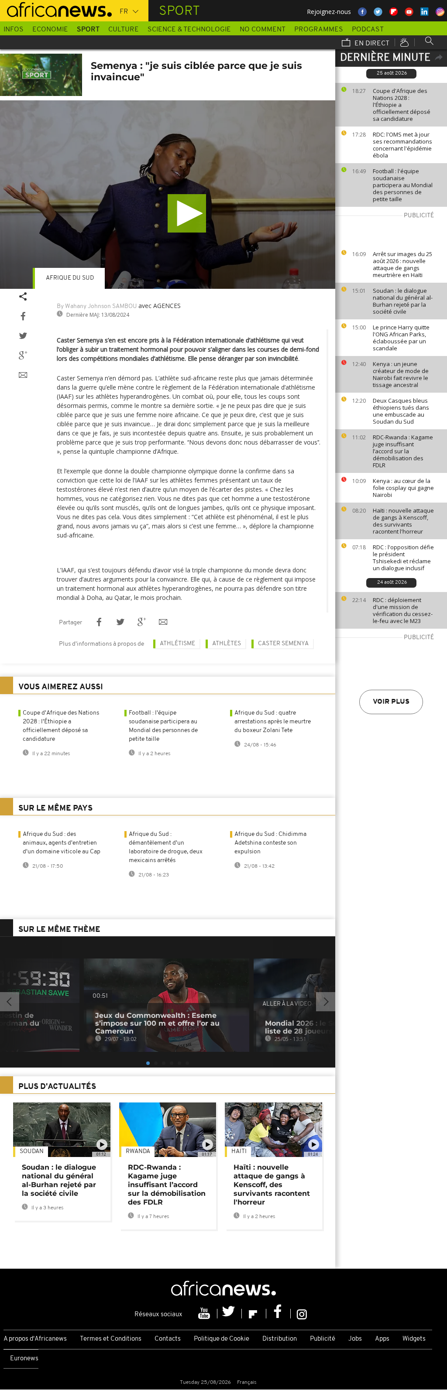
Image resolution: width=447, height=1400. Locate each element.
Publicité (322, 1339)
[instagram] (302, 1313)
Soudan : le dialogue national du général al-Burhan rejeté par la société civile (403, 301)
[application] (167, 194)
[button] (187, 213)
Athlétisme (177, 643)
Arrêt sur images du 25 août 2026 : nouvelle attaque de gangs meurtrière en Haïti (402, 264)
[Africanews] (56, 8)
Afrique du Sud (70, 278)
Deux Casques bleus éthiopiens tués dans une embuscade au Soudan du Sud (401, 411)
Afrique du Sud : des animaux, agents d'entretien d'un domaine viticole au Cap (61, 843)
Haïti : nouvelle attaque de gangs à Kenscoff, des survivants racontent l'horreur (403, 521)
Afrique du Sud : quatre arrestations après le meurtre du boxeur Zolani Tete (272, 722)
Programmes (318, 29)
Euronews (24, 1359)
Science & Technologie (189, 29)
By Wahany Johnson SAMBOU (97, 306)
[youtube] (205, 1313)
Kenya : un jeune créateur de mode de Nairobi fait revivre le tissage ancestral (401, 374)
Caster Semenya (283, 643)
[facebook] (278, 1313)
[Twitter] (229, 1313)
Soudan (32, 1151)
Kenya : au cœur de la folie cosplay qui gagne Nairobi (403, 487)
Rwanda (138, 1151)
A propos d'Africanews (35, 1339)
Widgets (414, 1339)
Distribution (279, 1339)
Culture (123, 29)
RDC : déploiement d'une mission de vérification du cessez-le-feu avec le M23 (403, 610)
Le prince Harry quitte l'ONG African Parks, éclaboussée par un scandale (401, 338)
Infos (13, 29)
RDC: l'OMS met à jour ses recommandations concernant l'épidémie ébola (402, 145)
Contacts (168, 1339)
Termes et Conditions (110, 1339)
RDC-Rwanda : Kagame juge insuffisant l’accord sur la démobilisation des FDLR (403, 451)
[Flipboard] (254, 1313)
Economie (50, 29)
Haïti (239, 1151)
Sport (88, 29)
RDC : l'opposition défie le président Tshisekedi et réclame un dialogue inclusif (403, 558)
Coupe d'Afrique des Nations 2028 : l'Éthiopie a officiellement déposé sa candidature (401, 104)
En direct (371, 43)
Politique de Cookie (221, 1339)
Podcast (368, 29)
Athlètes (226, 643)
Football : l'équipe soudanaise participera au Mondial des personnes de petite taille (403, 185)
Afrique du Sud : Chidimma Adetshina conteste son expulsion (270, 843)
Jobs (355, 1339)
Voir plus (391, 701)
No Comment (262, 29)
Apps (382, 1339)
